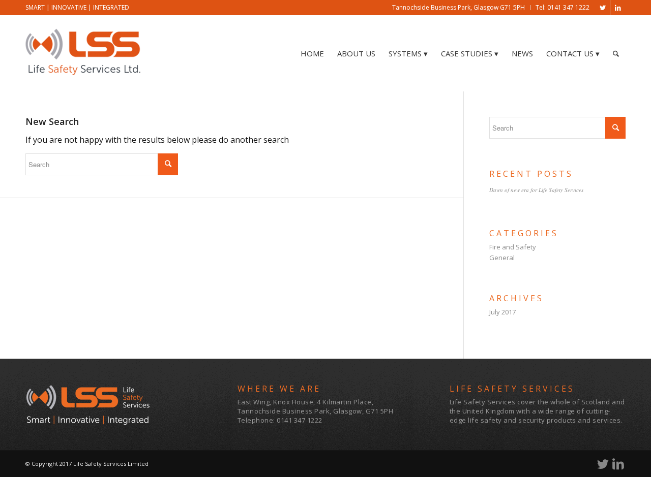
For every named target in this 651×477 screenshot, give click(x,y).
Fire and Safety (512, 246)
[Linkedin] (618, 7)
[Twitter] (602, 7)
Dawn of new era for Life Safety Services (536, 190)
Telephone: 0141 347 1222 (280, 420)
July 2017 (502, 311)
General (502, 257)
